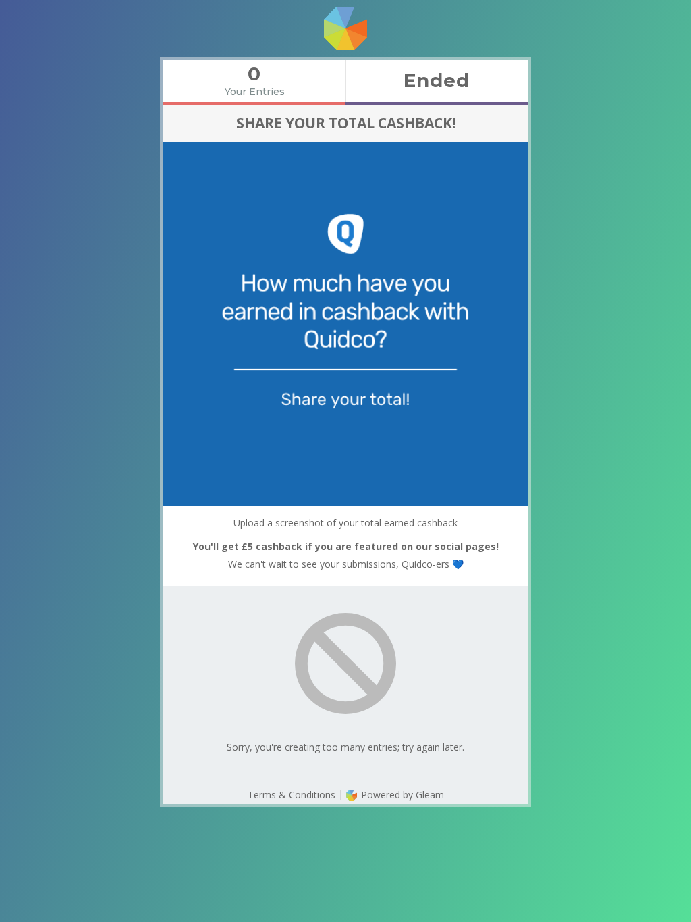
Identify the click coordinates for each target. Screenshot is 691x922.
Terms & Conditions (291, 794)
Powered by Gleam (401, 794)
